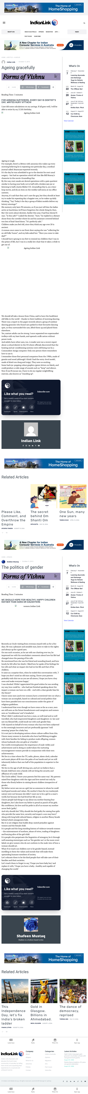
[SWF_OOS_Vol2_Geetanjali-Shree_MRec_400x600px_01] (74, 146)
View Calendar (69, 121)
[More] (53, 87)
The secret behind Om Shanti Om (40, 516)
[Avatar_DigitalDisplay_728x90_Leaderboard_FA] (31, 76)
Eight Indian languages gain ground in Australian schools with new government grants (75, 1055)
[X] (35, 445)
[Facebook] (23, 445)
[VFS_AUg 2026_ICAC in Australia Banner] (44, 45)
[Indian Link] (44, 22)
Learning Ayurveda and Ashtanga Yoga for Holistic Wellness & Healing (78, 79)
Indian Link (11, 62)
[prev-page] (3, 533)
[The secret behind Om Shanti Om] (44, 496)
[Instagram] (26, 445)
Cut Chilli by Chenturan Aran (76, 115)
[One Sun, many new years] (73, 496)
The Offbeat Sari (77, 89)
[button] (84, 23)
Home (3, 57)
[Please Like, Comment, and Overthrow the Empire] (15, 496)
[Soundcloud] (32, 445)
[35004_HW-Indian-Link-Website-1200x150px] (44, 8)
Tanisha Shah (64, 520)
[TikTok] (78, 1081)
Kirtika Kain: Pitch (77, 107)
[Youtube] (39, 445)
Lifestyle (10, 57)
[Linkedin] (29, 445)
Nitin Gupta (34, 524)
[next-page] (6, 533)
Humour (17, 57)
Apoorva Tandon (7, 528)
